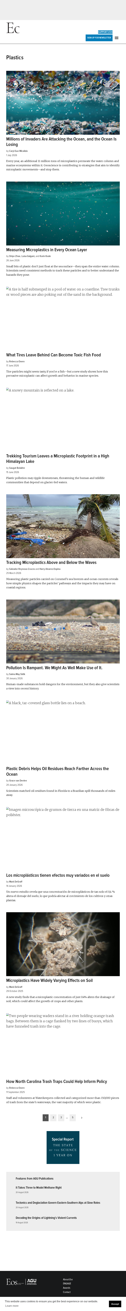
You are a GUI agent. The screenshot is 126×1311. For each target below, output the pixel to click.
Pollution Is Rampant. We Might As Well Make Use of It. (54, 668)
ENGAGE (67, 1283)
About (68, 1279)
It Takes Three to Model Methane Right (39, 1188)
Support (105, 32)
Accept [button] (115, 1304)
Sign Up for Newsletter (99, 37)
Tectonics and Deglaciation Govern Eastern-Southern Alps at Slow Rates (58, 1203)
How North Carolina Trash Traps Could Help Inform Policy (56, 1081)
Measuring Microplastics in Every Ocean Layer (46, 250)
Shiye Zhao (14, 256)
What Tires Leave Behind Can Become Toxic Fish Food (53, 355)
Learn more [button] (12, 1305)
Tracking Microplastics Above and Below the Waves (51, 562)
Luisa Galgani (27, 256)
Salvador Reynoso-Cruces (22, 569)
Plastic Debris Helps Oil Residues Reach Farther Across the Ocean (57, 771)
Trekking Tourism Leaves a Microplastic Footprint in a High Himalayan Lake (57, 458)
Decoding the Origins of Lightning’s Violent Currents (46, 1218)
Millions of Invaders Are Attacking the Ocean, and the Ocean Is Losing (61, 141)
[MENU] (117, 37)
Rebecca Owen (17, 361)
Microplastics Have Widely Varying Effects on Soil (49, 980)
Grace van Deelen (18, 780)
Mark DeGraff (15, 881)
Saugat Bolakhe (17, 468)
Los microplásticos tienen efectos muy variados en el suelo (58, 875)
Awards (66, 1287)
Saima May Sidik (17, 674)
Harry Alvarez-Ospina (50, 569)
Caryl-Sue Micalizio (18, 151)
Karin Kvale (45, 256)
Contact (67, 1292)
